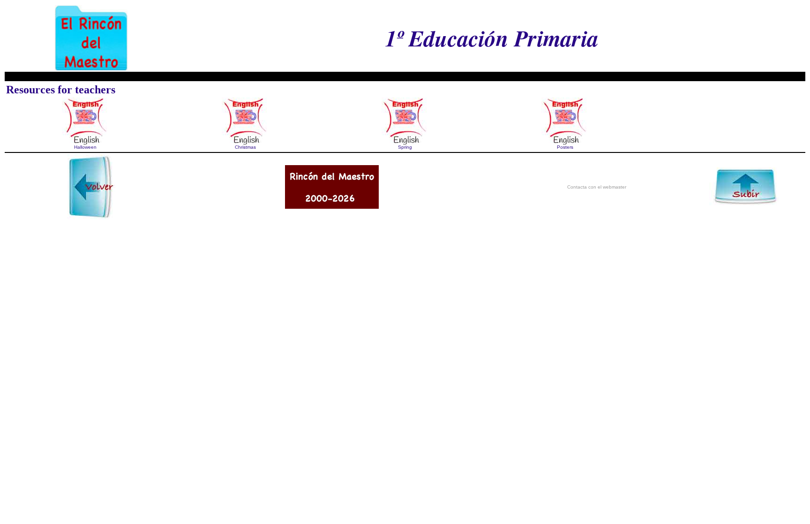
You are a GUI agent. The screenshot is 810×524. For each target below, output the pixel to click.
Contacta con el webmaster (596, 187)
